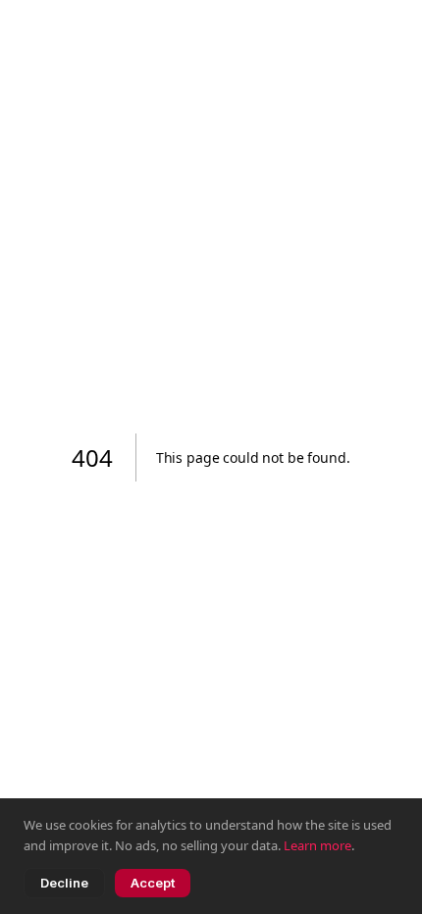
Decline (64, 882)
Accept (153, 882)
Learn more (317, 845)
